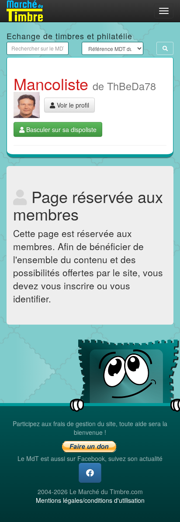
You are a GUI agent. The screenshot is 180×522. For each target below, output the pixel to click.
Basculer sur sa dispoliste (60, 129)
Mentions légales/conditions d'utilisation (90, 500)
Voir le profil (72, 105)
